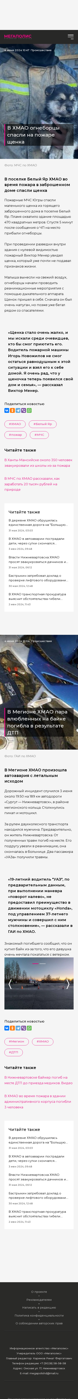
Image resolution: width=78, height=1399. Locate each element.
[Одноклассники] (12, 410)
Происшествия (41, 50)
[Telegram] (18, 410)
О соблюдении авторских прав (39, 1323)
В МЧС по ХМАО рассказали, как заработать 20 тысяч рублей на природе (32, 484)
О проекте (39, 1292)
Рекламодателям (39, 1300)
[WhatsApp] (29, 410)
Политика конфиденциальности (39, 1315)
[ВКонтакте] (6, 410)
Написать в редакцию (39, 1307)
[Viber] (23, 410)
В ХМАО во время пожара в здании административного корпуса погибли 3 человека (37, 1101)
